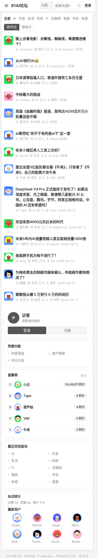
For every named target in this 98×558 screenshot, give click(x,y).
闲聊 (37, 83)
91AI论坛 (19, 5)
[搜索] (79, 5)
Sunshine (26, 49)
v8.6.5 (83, 556)
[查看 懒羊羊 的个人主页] (8, 79)
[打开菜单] (6, 5)
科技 (40, 18)
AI (14, 18)
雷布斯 (24, 227)
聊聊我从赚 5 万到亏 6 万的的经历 (42, 294)
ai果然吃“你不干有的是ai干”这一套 (43, 133)
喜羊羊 (24, 122)
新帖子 (27, 27)
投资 (37, 300)
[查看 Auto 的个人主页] (8, 257)
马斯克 (24, 244)
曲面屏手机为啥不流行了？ (37, 255)
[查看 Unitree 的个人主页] (8, 96)
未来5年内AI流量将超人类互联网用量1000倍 (51, 238)
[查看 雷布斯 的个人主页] (8, 223)
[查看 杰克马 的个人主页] (8, 296)
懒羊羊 (24, 83)
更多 (83, 376)
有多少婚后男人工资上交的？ (38, 150)
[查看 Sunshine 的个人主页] (8, 40)
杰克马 (24, 300)
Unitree (25, 100)
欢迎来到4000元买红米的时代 (39, 222)
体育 (84, 18)
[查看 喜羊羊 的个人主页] (8, 113)
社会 (22, 18)
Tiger (23, 210)
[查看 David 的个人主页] (8, 152)
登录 (88, 5)
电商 (66, 18)
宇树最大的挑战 (28, 94)
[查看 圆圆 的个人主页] (8, 274)
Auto (23, 261)
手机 (75, 18)
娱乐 (41, 49)
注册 (67, 330)
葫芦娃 (24, 66)
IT (47, 18)
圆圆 (23, 283)
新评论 (12, 27)
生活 (31, 18)
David (24, 156)
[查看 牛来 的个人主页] (8, 168)
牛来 (23, 178)
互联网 (56, 18)
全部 (7, 18)
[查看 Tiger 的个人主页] (8, 190)
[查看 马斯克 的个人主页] (8, 240)
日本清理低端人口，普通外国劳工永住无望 (49, 77)
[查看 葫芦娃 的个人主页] (8, 62)
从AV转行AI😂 (27, 61)
